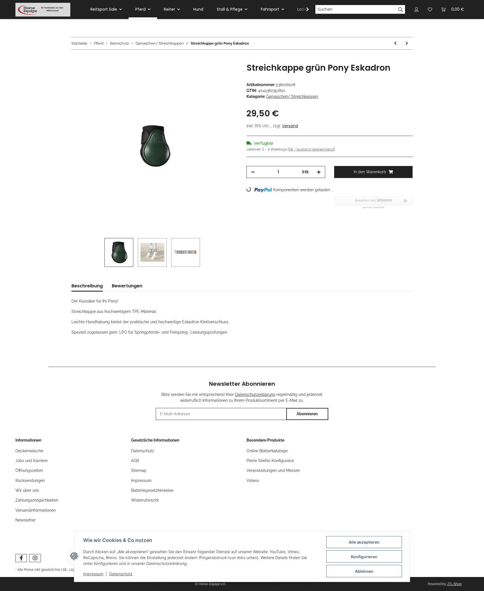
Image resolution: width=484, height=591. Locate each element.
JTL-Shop (454, 584)
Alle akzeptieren (364, 542)
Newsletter (25, 520)
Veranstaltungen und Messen (273, 470)
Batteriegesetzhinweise (152, 490)
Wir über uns (27, 490)
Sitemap (138, 470)
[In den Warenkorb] (75, 60)
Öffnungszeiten (29, 470)
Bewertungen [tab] (127, 286)
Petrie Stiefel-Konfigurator (270, 460)
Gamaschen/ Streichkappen (292, 96)
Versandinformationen (35, 510)
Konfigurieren (364, 556)
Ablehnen (364, 571)
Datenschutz (142, 451)
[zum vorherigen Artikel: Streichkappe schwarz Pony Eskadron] (395, 43)
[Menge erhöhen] (319, 172)
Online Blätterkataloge (267, 451)
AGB (135, 460)
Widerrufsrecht (145, 500)
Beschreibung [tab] (87, 286)
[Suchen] (400, 9)
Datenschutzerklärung (255, 394)
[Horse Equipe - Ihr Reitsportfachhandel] (42, 9)
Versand (290, 126)
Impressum (141, 480)
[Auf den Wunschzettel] (226, 73)
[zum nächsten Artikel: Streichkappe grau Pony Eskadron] (407, 43)
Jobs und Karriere (31, 460)
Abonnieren (307, 414)
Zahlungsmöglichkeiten (36, 500)
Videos (252, 480)
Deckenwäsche (29, 451)
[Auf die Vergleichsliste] (211, 73)
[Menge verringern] (253, 172)
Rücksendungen (30, 480)
